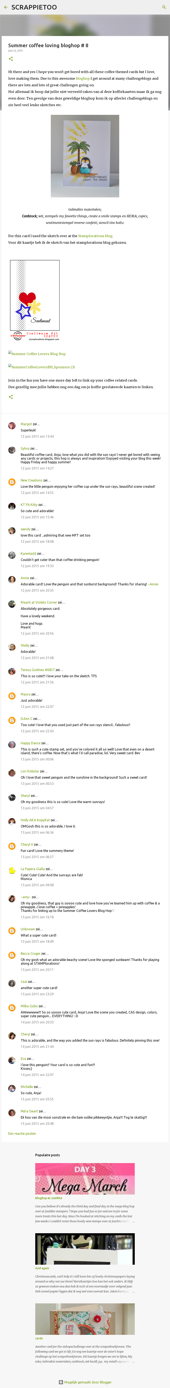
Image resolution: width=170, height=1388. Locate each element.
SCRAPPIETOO (34, 7)
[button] (10, 59)
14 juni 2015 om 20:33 (37, 1022)
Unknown (28, 929)
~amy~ (26, 897)
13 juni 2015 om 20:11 (37, 969)
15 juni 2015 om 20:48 (37, 1123)
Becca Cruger (30, 953)
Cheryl (25, 1034)
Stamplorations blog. (95, 236)
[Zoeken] (62, 7)
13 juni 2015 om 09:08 (37, 885)
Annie (25, 578)
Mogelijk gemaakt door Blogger (87, 1382)
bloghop (83, 78)
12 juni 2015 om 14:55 (37, 493)
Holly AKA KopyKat (35, 820)
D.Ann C (26, 718)
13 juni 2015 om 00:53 (37, 783)
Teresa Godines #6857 (38, 670)
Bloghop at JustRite (48, 1198)
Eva (23, 1058)
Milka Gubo (29, 1006)
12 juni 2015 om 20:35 (37, 590)
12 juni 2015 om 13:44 (37, 436)
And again (42, 1268)
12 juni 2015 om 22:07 (37, 706)
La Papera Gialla (33, 869)
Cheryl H (27, 844)
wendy (25, 529)
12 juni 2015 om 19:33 (37, 566)
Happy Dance (30, 743)
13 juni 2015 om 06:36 (37, 832)
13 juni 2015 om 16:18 (37, 917)
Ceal (24, 981)
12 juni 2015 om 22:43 (37, 731)
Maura (25, 694)
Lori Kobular (30, 771)
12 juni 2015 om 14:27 (37, 468)
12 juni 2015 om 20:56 (37, 633)
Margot (26, 424)
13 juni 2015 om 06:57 (37, 857)
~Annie (153, 584)
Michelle (27, 1087)
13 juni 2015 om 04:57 (37, 808)
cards (39, 1338)
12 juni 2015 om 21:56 (37, 682)
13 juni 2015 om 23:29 (37, 994)
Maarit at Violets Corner (39, 602)
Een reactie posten (22, 1133)
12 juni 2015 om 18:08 (37, 541)
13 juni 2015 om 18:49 (37, 941)
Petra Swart (29, 1111)
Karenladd (28, 553)
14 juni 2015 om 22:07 (37, 1075)
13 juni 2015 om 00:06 (37, 759)
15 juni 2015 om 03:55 (37, 1099)
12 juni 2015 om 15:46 (37, 517)
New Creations (31, 480)
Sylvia (25, 448)
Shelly (25, 645)
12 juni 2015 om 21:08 (37, 658)
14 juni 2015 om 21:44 (37, 1046)
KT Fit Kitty (29, 505)
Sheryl (25, 795)
